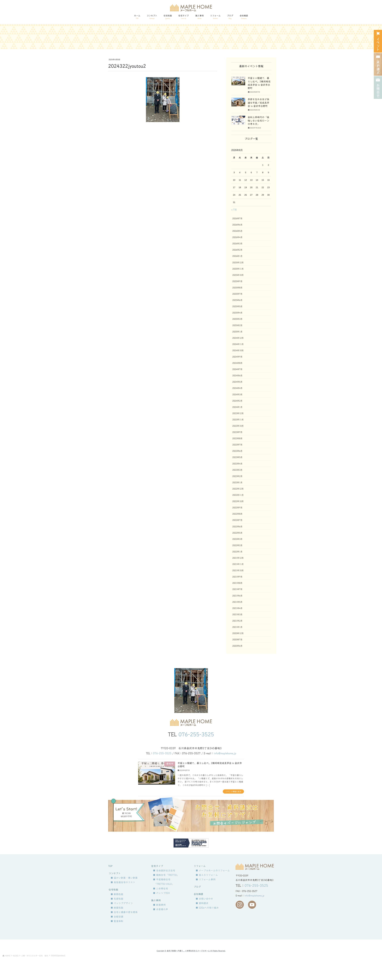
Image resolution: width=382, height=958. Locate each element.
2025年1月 (237, 332)
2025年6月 (237, 300)
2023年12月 (238, 413)
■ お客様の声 (160, 909)
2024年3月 (237, 395)
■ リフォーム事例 (205, 879)
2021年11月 (238, 564)
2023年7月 (237, 445)
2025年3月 (237, 319)
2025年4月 (237, 313)
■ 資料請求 (202, 903)
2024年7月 (237, 369)
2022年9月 (237, 508)
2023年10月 (238, 426)
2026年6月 (237, 225)
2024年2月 (237, 401)
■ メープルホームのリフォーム (213, 870)
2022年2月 (237, 545)
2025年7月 (237, 294)
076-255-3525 (196, 734)
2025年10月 (238, 275)
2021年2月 (237, 621)
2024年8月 (237, 363)
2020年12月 (238, 633)
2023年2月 (237, 476)
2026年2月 (237, 250)
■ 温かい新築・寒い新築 (124, 878)
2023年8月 (237, 438)
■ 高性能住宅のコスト (123, 882)
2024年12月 (238, 338)
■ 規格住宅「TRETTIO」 (166, 875)
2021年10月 (238, 570)
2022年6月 (237, 527)
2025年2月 (237, 325)
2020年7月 (237, 640)
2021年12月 (238, 558)
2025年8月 (237, 288)
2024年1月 (237, 407)
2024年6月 (237, 376)
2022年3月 (237, 539)
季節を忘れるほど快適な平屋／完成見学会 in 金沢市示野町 (258, 102)
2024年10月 (238, 350)
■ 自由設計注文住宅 (164, 870)
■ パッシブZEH (161, 893)
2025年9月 (237, 281)
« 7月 (234, 209)
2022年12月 (238, 489)
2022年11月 (238, 495)
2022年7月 (237, 520)
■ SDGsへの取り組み (207, 907)
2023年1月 (237, 482)
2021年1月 (237, 627)
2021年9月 (237, 577)
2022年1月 (237, 552)
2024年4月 (237, 388)
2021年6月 (237, 596)
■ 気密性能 (117, 899)
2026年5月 (237, 231)
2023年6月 (237, 451)
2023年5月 (237, 457)
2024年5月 (237, 382)
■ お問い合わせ (204, 899)
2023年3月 (237, 470)
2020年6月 (237, 646)
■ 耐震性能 (117, 907)
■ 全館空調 (117, 916)
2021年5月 (237, 602)
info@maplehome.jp (225, 753)
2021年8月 (237, 583)
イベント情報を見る (233, 791)
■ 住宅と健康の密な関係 (124, 912)
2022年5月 (237, 533)
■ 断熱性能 (117, 894)
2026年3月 (237, 244)
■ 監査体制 (117, 921)
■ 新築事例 (159, 905)
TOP (110, 866)
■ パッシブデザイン (122, 903)
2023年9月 (237, 432)
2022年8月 (237, 514)
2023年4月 (237, 464)
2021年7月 (237, 589)
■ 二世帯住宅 (160, 888)
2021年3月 (237, 614)
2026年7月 (237, 218)
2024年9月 (237, 357)
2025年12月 (238, 262)
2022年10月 (238, 501)
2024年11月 (238, 344)
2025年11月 (238, 269)
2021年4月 (237, 608)
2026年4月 (237, 237)
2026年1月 (237, 256)
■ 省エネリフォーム (207, 875)
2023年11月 (238, 420)
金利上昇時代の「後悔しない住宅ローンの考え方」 (258, 120)
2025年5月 (237, 306)
